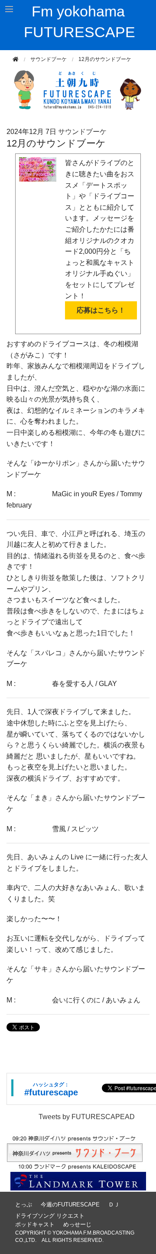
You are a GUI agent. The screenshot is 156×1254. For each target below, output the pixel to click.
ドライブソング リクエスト (49, 1216)
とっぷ (23, 1204)
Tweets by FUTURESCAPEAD (87, 1116)
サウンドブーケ (48, 59)
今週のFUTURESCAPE (70, 1204)
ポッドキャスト (35, 1224)
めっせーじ (77, 1224)
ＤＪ (114, 1204)
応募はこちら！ (101, 310)
